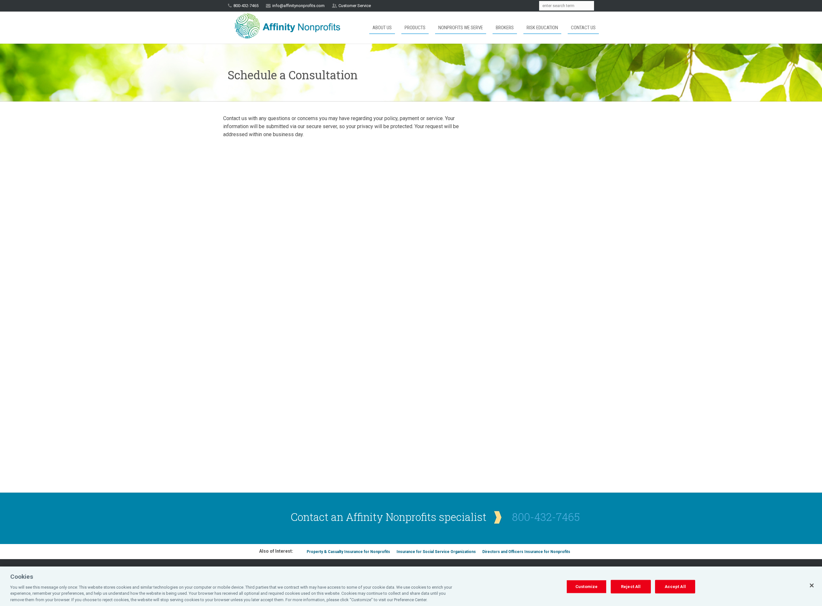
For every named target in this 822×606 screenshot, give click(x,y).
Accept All (675, 586)
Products (415, 28)
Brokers (505, 28)
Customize (586, 586)
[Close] (812, 585)
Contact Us (583, 28)
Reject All (631, 586)
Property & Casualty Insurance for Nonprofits (348, 551)
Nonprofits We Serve (460, 28)
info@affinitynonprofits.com (298, 5)
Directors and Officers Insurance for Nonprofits (526, 551)
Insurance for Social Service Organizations (436, 551)
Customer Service (354, 5)
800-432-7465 (546, 517)
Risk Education (542, 28)
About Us (382, 28)
